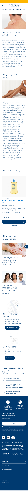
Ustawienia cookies (6, 484)
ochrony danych (21, 430)
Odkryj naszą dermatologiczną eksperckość (15, 373)
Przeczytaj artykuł (5, 267)
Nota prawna (4, 480)
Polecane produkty (11, 170)
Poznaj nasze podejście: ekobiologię (13, 380)
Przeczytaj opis (14, 225)
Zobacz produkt (7, 217)
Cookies (3, 479)
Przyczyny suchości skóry (11, 76)
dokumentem (15, 430)
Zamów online (9, 357)
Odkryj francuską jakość (11, 393)
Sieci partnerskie (5, 482)
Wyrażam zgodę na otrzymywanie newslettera (12, 427)
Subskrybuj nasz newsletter (8, 415)
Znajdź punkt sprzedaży (12, 327)
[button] (25, 193)
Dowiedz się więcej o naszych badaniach (14, 387)
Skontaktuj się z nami (8, 409)
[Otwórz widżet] (26, 246)
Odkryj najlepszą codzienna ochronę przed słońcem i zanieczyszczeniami (14, 2)
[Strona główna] (14, 5)
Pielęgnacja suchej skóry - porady (11, 237)
